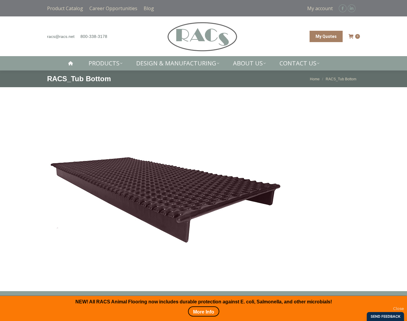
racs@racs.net (60, 36)
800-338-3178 (93, 36)
